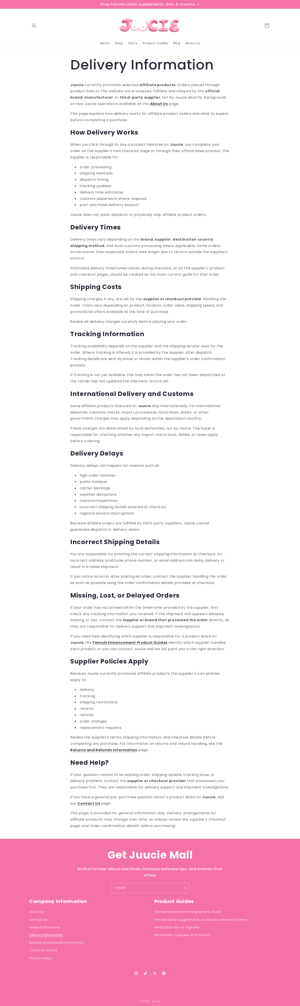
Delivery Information (46, 935)
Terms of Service (43, 950)
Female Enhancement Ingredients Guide (187, 912)
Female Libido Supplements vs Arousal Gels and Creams (200, 919)
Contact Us (88, 803)
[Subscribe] (184, 888)
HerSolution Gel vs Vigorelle (176, 927)
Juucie (155, 1001)
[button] (34, 25)
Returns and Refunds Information (103, 749)
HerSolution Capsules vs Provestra (182, 935)
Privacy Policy (40, 958)
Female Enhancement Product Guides (130, 642)
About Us (159, 103)
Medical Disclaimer (44, 927)
